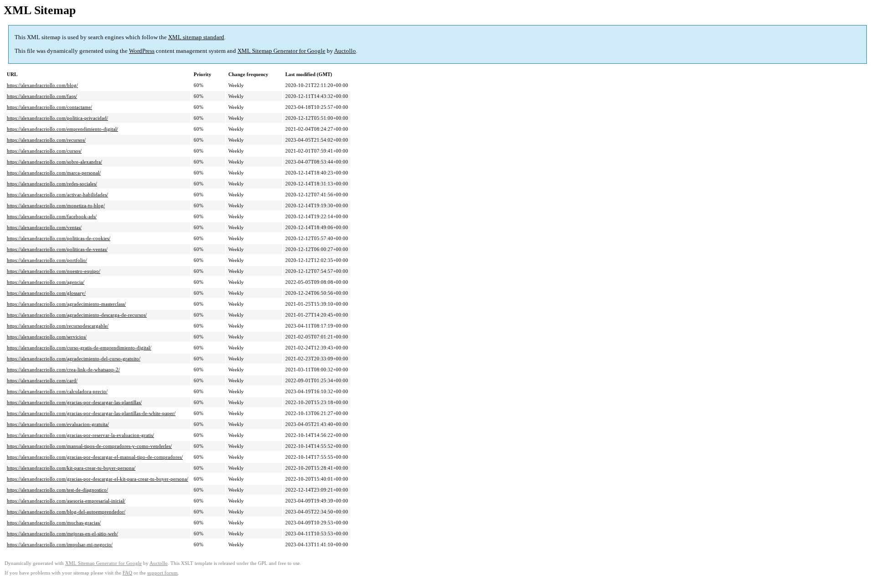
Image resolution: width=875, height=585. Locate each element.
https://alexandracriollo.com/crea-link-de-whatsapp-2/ (63, 369)
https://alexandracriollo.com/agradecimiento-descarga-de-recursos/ (77, 315)
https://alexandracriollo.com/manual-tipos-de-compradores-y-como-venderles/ (89, 446)
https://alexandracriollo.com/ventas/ (44, 227)
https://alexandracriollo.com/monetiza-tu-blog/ (56, 205)
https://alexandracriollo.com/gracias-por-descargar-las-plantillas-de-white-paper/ (91, 413)
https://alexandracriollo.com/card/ (42, 380)
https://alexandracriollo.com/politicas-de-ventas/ (57, 249)
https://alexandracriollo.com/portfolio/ (47, 260)
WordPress (141, 50)
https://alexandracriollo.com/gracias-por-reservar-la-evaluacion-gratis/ (80, 435)
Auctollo (345, 50)
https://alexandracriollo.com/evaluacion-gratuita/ (58, 424)
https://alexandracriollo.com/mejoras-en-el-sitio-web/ (62, 533)
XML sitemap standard (196, 37)
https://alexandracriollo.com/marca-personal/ (54, 172)
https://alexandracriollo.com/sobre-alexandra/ (54, 161)
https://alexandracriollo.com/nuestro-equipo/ (53, 271)
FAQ (127, 572)
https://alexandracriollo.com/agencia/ (45, 282)
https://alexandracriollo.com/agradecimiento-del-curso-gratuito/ (73, 358)
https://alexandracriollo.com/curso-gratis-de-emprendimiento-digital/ (79, 347)
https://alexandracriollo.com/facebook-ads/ (52, 216)
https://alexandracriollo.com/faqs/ (42, 96)
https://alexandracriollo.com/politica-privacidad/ (57, 118)
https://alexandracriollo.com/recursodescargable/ (57, 325)
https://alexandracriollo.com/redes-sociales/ (52, 183)
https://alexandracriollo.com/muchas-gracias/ (54, 522)
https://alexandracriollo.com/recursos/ (46, 140)
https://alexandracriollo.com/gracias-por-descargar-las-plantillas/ (74, 402)
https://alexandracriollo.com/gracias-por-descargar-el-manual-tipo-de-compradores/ (95, 457)
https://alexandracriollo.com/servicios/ (47, 336)
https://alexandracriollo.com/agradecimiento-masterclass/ (66, 304)
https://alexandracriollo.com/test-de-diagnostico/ (57, 490)
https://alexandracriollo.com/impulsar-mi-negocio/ (60, 544)
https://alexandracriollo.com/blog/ (42, 85)
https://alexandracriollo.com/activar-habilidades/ (57, 194)
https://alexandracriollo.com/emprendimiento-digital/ (62, 129)
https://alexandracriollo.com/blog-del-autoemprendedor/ (66, 511)
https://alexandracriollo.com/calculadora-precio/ (57, 391)
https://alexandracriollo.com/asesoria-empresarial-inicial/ (66, 500)
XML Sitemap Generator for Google (281, 50)
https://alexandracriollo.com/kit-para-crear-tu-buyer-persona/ (71, 468)
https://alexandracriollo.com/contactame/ (49, 107)
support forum (162, 572)
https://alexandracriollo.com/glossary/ (46, 293)
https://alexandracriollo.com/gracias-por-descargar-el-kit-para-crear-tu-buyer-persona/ (97, 479)
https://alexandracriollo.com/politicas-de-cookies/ (58, 238)
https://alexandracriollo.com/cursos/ (44, 151)
